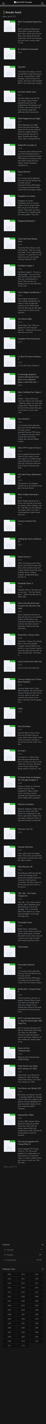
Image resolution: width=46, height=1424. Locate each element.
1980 (9, 1341)
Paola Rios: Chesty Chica (28, 635)
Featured (10, 1250)
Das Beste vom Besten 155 (29, 1088)
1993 (36, 1319)
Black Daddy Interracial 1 (28, 494)
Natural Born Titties (26, 1115)
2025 (9, 1274)
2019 (9, 1283)
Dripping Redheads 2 (26, 221)
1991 (23, 1323)
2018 (23, 1283)
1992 (9, 1323)
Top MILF (22, 67)
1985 (23, 1332)
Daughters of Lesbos (26, 196)
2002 (36, 1306)
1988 (23, 1328)
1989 (9, 1328)
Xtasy (20, 708)
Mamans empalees (26, 804)
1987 (36, 1328)
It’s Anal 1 (22, 751)
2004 (9, 1306)
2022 (9, 1279)
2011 (36, 1292)
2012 (23, 1292)
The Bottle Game (25, 922)
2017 (36, 1283)
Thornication (23, 947)
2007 (9, 1301)
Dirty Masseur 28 (25, 867)
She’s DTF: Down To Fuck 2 (29, 448)
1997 (23, 1314)
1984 (36, 1332)
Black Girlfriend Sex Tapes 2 (30, 392)
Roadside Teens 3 (25, 583)
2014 (36, 1288)
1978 (36, 1341)
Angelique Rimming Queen (29, 339)
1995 (9, 1319)
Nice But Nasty (24, 726)
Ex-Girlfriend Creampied (28, 49)
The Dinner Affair (25, 319)
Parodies (10, 1255)
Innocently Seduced (26, 965)
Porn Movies (11, 1260)
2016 (9, 1288)
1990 (36, 1323)
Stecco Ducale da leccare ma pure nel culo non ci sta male (29, 605)
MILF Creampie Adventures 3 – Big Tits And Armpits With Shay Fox (30, 1020)
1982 (23, 1337)
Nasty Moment (24, 172)
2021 (23, 1279)
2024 (23, 1274)
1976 (23, 1346)
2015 (23, 1288)
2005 (36, 1301)
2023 (36, 1274)
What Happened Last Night (29, 118)
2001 (9, 1310)
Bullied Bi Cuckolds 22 (27, 145)
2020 (36, 1279)
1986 (9, 1332)
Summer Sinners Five (27, 521)
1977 (9, 1346)
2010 (9, 1297)
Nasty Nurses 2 (24, 557)
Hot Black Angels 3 (26, 266)
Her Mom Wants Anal (27, 92)
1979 (23, 1341)
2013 (9, 1292)
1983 (9, 1337)
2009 (23, 1297)
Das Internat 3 (24, 419)
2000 (23, 1310)
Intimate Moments (25, 847)
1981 (36, 1337)
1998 (9, 1314)
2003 (23, 1306)
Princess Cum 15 (25, 829)
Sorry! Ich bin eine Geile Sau (30, 661)
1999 (36, 1310)
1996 (36, 1314)
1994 (23, 1319)
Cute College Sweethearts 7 (29, 292)
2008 (36, 1297)
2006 (23, 1301)
